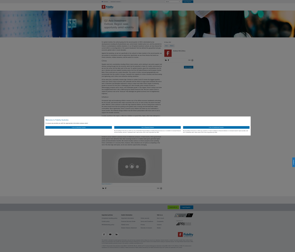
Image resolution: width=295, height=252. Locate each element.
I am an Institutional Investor (216, 127)
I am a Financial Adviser (147, 127)
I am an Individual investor (79, 127)
